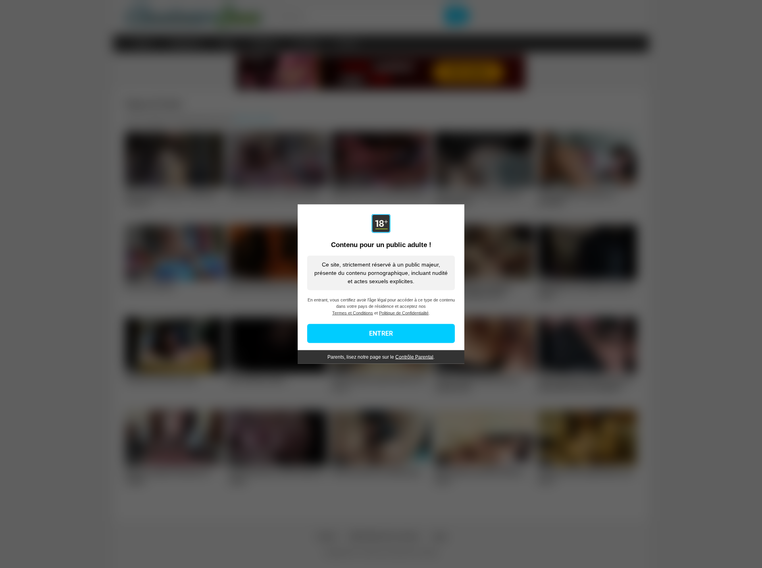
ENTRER (381, 333)
